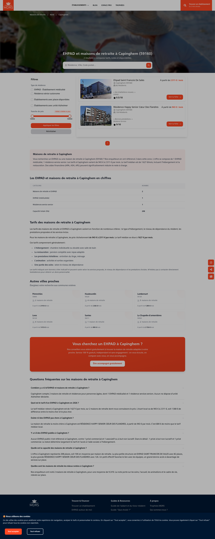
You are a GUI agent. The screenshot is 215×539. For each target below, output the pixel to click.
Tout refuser (35, 532)
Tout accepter (13, 532)
